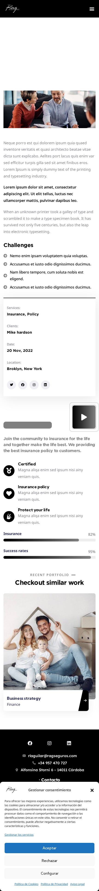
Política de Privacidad (54, 884)
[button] (92, 790)
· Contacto (49, 779)
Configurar (49, 873)
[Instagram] (33, 384)
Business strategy (24, 698)
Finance (13, 704)
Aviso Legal (77, 884)
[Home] (12, 9)
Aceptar (49, 848)
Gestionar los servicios (19, 835)
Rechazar (49, 861)
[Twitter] (11, 384)
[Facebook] (22, 384)
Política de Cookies (26, 884)
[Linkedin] (45, 384)
